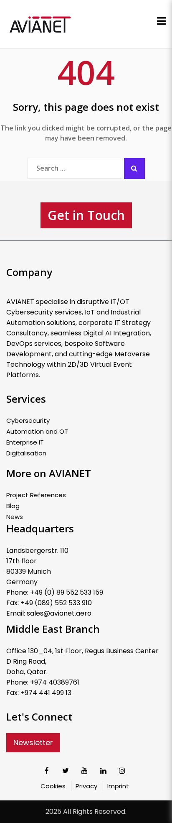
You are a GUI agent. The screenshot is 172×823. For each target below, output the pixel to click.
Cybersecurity (28, 420)
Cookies (53, 786)
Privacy (86, 786)
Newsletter (33, 742)
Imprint (118, 786)
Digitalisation (26, 453)
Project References (36, 495)
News (14, 517)
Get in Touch (86, 215)
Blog (13, 506)
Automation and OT (37, 431)
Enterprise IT (25, 442)
